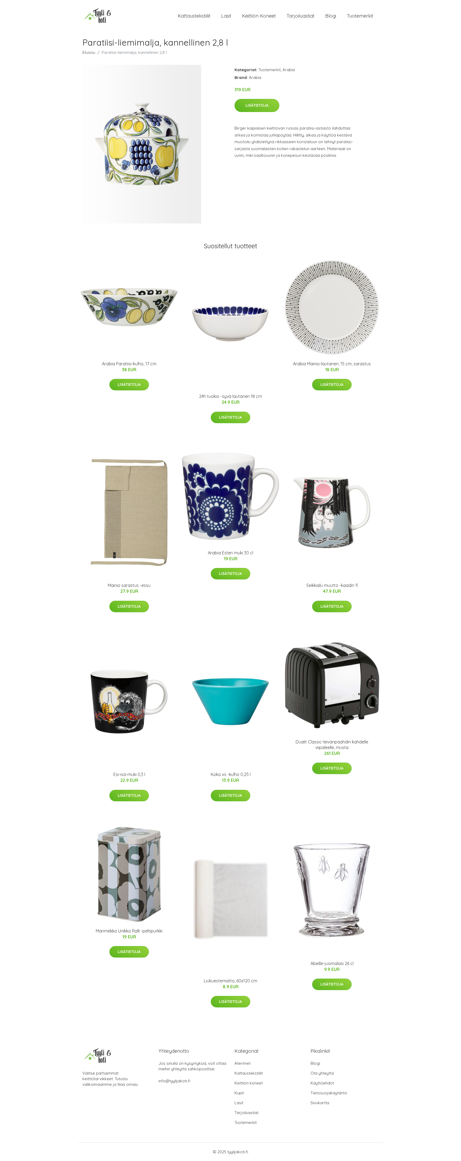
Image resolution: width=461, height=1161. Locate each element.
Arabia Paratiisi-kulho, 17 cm (129, 363)
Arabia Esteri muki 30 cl (230, 552)
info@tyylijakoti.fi (174, 1080)
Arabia (289, 69)
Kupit (239, 1092)
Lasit (226, 16)
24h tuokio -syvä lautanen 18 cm (230, 396)
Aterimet (243, 1063)
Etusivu (88, 52)
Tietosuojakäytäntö (329, 1092)
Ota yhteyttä (322, 1073)
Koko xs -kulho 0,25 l (231, 774)
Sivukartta (320, 1102)
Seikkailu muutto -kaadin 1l (332, 585)
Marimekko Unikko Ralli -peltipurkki (129, 931)
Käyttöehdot (322, 1083)
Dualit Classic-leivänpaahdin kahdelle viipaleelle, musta (332, 744)
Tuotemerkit (360, 16)
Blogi (330, 16)
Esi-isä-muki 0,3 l (129, 774)
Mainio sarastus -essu (129, 585)
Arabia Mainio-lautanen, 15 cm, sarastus (332, 363)
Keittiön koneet (259, 16)
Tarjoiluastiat (301, 16)
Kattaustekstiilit (194, 16)
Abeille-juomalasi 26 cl (332, 963)
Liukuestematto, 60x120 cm (230, 980)
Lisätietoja (256, 105)
